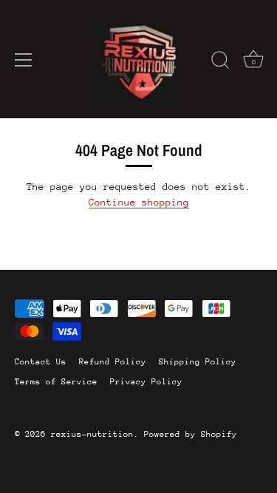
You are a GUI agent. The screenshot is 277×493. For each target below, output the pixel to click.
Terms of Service (56, 382)
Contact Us (40, 362)
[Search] (220, 62)
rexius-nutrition (92, 434)
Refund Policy (112, 362)
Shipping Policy (197, 362)
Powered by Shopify (190, 434)
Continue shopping (139, 202)
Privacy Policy (146, 382)
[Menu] (23, 60)
